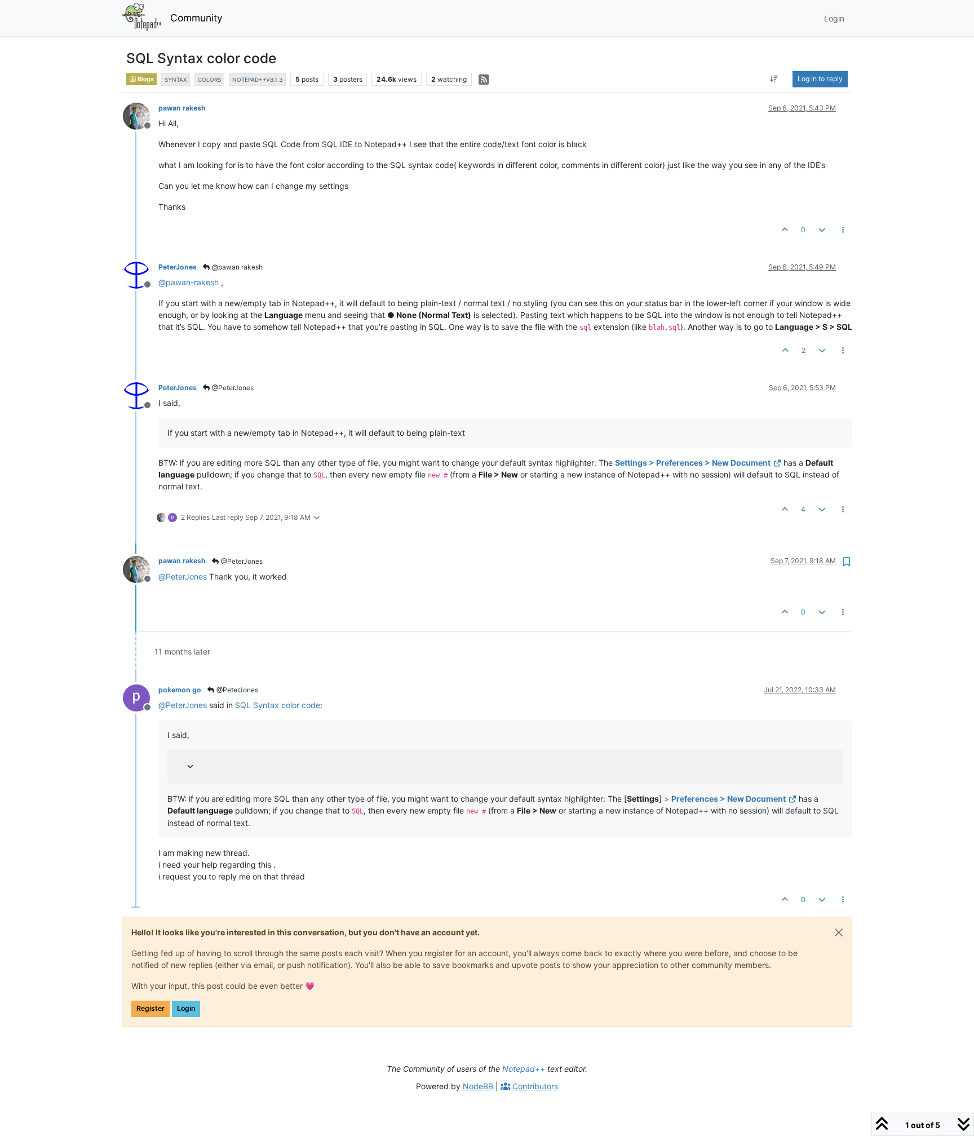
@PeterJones (232, 387)
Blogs (145, 79)
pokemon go (179, 690)
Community (196, 18)
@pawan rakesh (236, 267)
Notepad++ (523, 1068)
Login (186, 1008)
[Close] (839, 932)
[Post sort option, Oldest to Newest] (774, 79)
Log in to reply (820, 78)
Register (150, 1008)
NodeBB (478, 1086)
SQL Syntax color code (277, 705)
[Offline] (140, 115)
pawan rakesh (182, 108)
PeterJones (177, 267)
